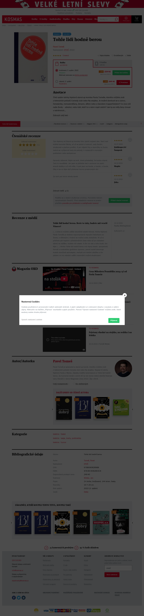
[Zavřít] (125, 295)
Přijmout (113, 320)
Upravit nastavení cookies (31, 319)
